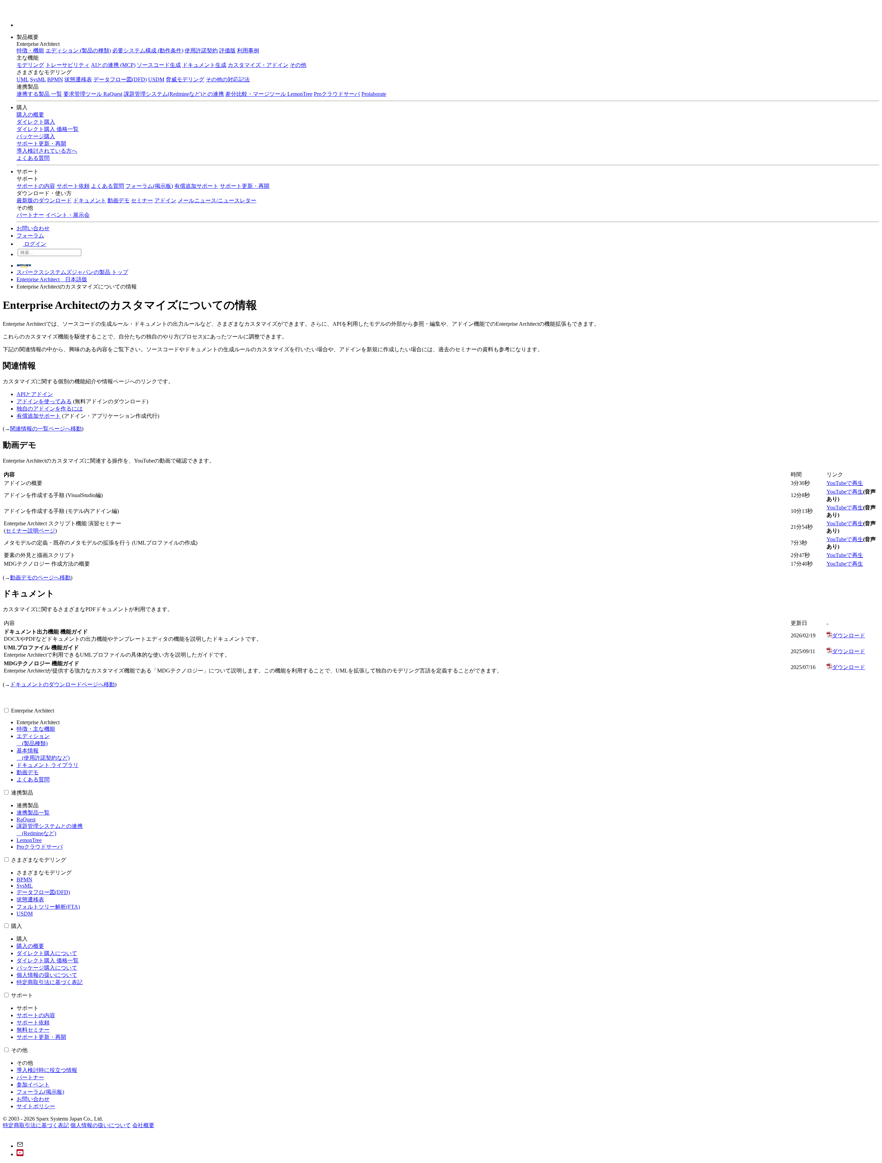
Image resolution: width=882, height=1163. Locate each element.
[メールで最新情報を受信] (20, 1146)
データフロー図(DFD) (120, 79)
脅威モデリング (185, 79)
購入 (23, 107)
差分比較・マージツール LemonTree (268, 94)
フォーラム (30, 236)
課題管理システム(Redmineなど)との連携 (174, 94)
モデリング (30, 65)
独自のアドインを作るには (50, 409)
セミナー (142, 200)
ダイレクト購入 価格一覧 (48, 960)
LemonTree (29, 840)
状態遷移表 (78, 79)
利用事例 (248, 50)
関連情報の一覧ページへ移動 (46, 429)
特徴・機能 (30, 50)
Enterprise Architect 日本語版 (52, 279)
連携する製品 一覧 (39, 94)
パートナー (30, 215)
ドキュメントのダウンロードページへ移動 (62, 684)
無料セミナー (33, 1030)
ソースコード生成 (159, 65)
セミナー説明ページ (30, 531)
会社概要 (143, 1125)
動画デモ (118, 200)
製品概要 (28, 37)
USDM (156, 79)
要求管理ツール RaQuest (92, 94)
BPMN (55, 79)
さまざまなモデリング (38, 860)
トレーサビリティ (67, 65)
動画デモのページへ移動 (40, 577)
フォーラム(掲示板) (149, 186)
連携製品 (22, 793)
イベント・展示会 (67, 215)
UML (23, 79)
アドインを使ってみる (44, 401)
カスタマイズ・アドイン (258, 65)
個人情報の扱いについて (47, 975)
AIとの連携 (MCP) (113, 65)
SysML (38, 79)
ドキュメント (89, 200)
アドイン (165, 200)
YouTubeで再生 (845, 483)
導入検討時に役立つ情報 (47, 1070)
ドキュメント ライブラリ (48, 765)
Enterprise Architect (32, 711)
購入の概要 (30, 946)
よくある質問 (107, 186)
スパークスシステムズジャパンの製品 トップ (72, 272)
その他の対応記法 (228, 79)
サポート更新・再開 (244, 186)
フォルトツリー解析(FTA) (48, 907)
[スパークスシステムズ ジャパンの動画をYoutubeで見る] (20, 1154)
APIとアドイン (35, 394)
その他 (298, 65)
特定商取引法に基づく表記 (50, 982)
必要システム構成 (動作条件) (147, 50)
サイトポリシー (36, 1106)
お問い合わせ (33, 228)
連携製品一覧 (33, 813)
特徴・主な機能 (36, 729)
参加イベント (33, 1085)
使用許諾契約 (201, 50)
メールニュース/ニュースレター (217, 200)
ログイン (34, 244)
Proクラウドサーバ (337, 94)
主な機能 (28, 58)
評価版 (227, 50)
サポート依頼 (73, 186)
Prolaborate (373, 94)
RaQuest (26, 819)
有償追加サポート (196, 186)
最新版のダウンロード (44, 200)
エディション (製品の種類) (78, 50)
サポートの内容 (36, 186)
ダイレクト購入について (47, 953)
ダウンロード (848, 635)
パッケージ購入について (47, 968)
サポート (28, 171)
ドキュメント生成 (204, 65)
